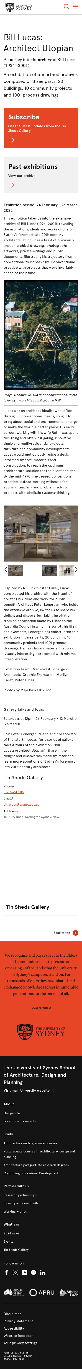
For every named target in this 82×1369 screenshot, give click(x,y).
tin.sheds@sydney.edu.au (21, 805)
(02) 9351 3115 (14, 792)
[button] (66, 7)
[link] (41, 1090)
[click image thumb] (15, 570)
